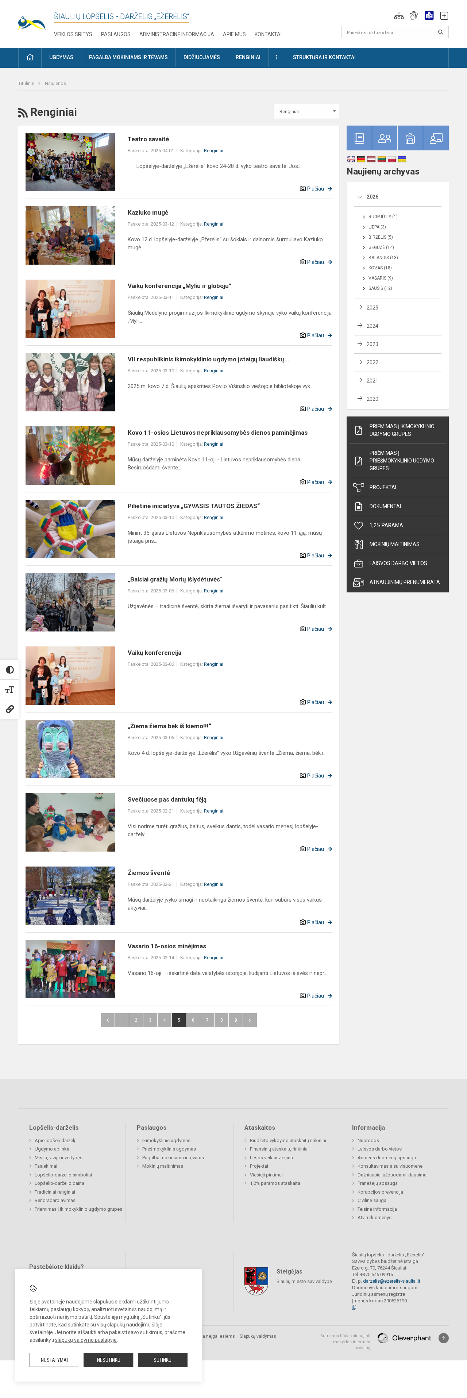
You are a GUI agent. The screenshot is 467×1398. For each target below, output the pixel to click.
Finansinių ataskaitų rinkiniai (279, 1149)
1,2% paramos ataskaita (275, 1183)
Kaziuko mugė (148, 212)
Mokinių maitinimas (395, 544)
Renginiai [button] (248, 57)
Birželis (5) (380, 237)
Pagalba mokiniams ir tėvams (173, 1157)
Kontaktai (268, 34)
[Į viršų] (444, 1338)
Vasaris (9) (380, 278)
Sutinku (162, 1360)
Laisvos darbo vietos (398, 563)
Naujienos (55, 83)
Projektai (383, 487)
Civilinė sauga (372, 1200)
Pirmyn (250, 1020)
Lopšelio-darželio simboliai (63, 1175)
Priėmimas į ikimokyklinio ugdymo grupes (402, 430)
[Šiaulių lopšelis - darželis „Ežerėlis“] (36, 18)
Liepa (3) (377, 227)
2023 (372, 344)
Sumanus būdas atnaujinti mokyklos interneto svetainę (345, 1341)
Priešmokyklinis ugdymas (169, 1149)
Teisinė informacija (377, 1209)
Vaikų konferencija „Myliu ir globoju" (179, 285)
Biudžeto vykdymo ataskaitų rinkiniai (288, 1140)
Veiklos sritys (73, 34)
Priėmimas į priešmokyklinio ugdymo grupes (402, 460)
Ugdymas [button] (61, 57)
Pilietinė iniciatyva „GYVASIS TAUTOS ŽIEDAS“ (194, 506)
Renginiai (213, 150)
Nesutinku (108, 1360)
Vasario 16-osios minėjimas (167, 946)
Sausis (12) (380, 288)
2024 (372, 326)
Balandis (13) (383, 257)
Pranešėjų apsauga (378, 1183)
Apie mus (234, 34)
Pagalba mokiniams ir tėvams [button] (128, 57)
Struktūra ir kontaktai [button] (324, 57)
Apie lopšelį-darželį (55, 1140)
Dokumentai (385, 506)
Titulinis (26, 83)
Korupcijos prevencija (380, 1192)
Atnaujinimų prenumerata (405, 582)
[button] (399, 15)
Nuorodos (368, 1140)
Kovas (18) (380, 267)
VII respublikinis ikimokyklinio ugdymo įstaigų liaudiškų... (209, 359)
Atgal (108, 1020)
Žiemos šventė (149, 872)
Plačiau (315, 189)
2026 (372, 197)
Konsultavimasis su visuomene (390, 1166)
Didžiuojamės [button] (202, 57)
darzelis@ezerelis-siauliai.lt (391, 1281)
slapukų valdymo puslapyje (86, 1340)
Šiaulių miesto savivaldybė (304, 1281)
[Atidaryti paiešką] (440, 32)
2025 (372, 308)
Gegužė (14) (381, 247)
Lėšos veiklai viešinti (271, 1157)
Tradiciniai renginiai (55, 1192)
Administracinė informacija (176, 34)
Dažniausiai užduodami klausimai (393, 1175)
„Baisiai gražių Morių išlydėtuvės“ (175, 579)
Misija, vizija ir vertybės (58, 1157)
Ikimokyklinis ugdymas (166, 1140)
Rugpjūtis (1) (383, 216)
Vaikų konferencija (154, 652)
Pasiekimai (46, 1166)
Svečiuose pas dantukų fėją (167, 799)
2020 (372, 399)
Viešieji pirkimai (266, 1175)
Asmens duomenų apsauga (387, 1157)
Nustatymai (54, 1360)
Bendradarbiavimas (55, 1200)
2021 (372, 381)
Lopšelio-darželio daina (59, 1183)
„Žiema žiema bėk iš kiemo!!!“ (169, 726)
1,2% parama (386, 525)
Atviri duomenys (374, 1217)
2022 (372, 362)
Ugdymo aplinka (52, 1149)
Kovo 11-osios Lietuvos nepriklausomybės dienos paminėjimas (218, 432)
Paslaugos (116, 34)
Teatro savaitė (148, 139)
